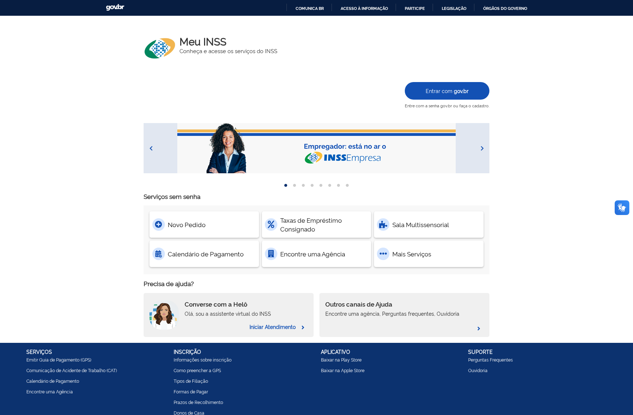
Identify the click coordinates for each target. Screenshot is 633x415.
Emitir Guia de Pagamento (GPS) (58, 360)
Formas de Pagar (191, 391)
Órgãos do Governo (505, 8)
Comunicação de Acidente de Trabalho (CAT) (71, 370)
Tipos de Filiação (191, 381)
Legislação (454, 8)
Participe (415, 8)
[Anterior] (151, 148)
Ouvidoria (478, 370)
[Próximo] (482, 148)
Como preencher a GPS (197, 370)
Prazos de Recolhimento (198, 402)
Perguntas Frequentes (490, 360)
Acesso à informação (364, 8)
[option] (285, 185)
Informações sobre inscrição (203, 360)
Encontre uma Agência (49, 391)
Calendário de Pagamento (52, 381)
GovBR (115, 7)
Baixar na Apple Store (342, 370)
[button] (316, 148)
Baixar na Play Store (341, 360)
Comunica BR (310, 8)
